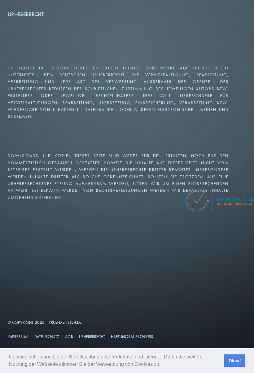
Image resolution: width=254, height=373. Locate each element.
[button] (163, 365)
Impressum (18, 336)
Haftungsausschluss (132, 336)
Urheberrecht (92, 336)
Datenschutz (46, 336)
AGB (69, 336)
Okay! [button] (235, 360)
